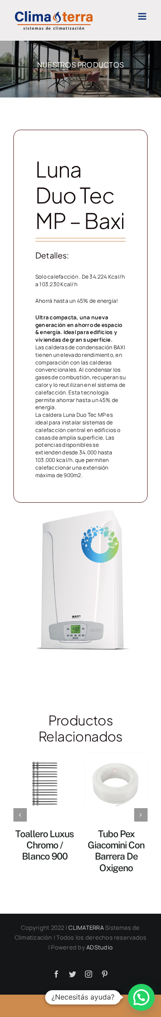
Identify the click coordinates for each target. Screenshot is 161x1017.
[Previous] (20, 815)
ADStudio (99, 947)
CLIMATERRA (85, 928)
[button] (141, 997)
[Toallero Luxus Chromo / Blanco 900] (44, 783)
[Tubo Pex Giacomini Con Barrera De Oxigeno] (116, 783)
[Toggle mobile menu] (143, 16)
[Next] (141, 815)
